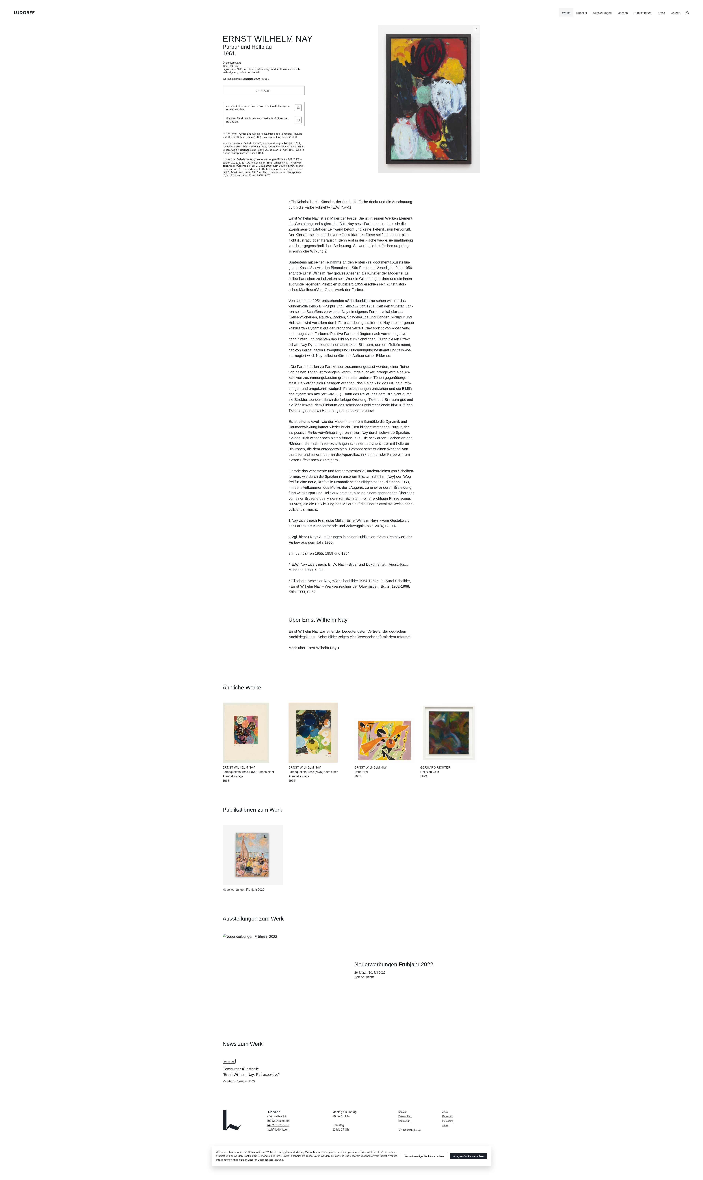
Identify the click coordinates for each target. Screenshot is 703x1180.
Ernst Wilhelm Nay (268, 38)
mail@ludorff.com (278, 1129)
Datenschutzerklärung (270, 1159)
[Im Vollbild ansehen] (476, 29)
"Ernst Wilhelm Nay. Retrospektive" (251, 1075)
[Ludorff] (24, 12)
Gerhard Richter (435, 767)
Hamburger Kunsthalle (241, 1069)
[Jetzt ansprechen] (298, 120)
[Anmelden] (298, 108)
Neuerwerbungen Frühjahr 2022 (243, 889)
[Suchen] (687, 12)
